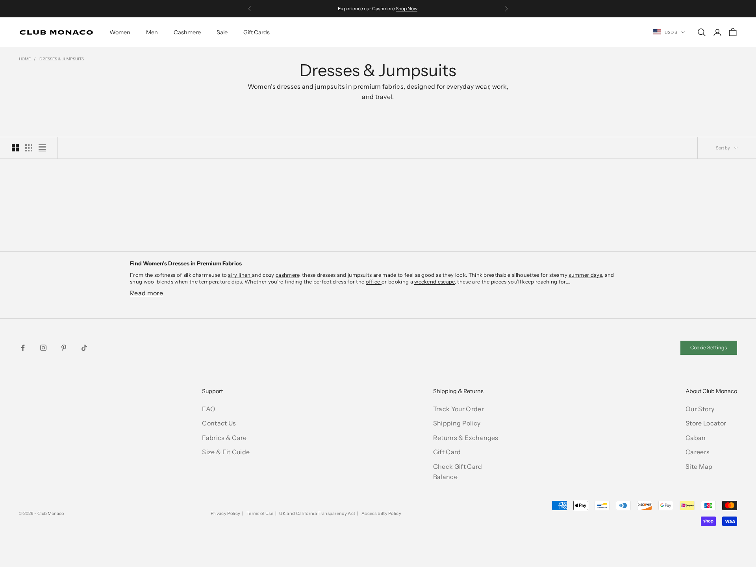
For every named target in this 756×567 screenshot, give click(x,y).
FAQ (208, 409)
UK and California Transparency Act (317, 513)
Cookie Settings (708, 348)
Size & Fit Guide (226, 452)
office (374, 281)
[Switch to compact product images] (42, 148)
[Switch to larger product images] (15, 148)
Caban (696, 438)
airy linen (240, 275)
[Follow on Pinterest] (64, 348)
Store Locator (706, 423)
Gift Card (447, 452)
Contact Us (219, 423)
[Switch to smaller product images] (28, 148)
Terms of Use (259, 513)
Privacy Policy (225, 513)
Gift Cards (256, 32)
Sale (222, 32)
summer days (585, 275)
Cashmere (187, 32)
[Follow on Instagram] (43, 348)
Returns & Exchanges (465, 438)
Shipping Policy (457, 423)
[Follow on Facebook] (23, 348)
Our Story (700, 409)
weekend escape (434, 281)
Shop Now (406, 8)
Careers (698, 452)
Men (152, 32)
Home (25, 59)
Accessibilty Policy (381, 513)
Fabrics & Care (224, 438)
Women (119, 32)
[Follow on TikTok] (84, 348)
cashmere (288, 275)
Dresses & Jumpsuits (61, 59)
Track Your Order (458, 409)
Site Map (699, 466)
